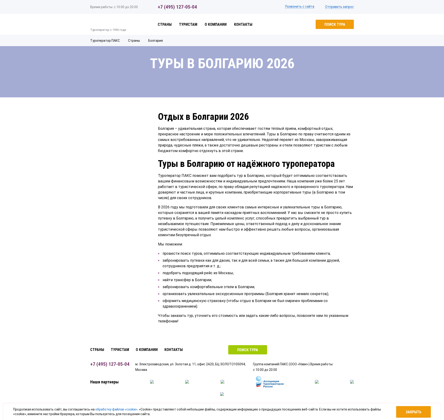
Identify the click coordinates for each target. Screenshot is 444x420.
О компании (216, 24)
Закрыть (413, 412)
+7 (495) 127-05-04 (177, 7)
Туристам (188, 24)
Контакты (243, 24)
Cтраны (165, 24)
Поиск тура (334, 24)
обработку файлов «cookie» (116, 409)
